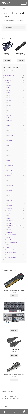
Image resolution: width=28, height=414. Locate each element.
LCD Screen (9, 210)
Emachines (10, 135)
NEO (9, 155)
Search (14, 412)
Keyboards (9, 175)
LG (8, 150)
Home (4, 8)
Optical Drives (10, 239)
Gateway (10, 92)
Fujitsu (9, 138)
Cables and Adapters (9, 75)
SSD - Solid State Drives (12, 242)
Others (8, 254)
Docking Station (10, 165)
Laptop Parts (8, 77)
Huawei (9, 100)
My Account (4, 412)
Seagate (12, 173)
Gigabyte (10, 95)
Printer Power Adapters (12, 257)
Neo (9, 112)
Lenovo (9, 102)
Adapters (9, 80)
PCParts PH (6, 3)
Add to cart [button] (7, 60)
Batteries (9, 123)
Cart (21, 411)
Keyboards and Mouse (11, 249)
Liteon (9, 105)
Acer (9, 82)
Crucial (9, 244)
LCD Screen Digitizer (11, 234)
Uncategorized (8, 259)
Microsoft (10, 107)
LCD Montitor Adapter (11, 252)
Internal (10, 170)
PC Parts (7, 247)
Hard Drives (9, 168)
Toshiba (10, 120)
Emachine (10, 185)
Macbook (10, 200)
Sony (9, 117)
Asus (9, 87)
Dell (9, 90)
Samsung (10, 115)
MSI (9, 110)
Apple (9, 85)
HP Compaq (10, 97)
